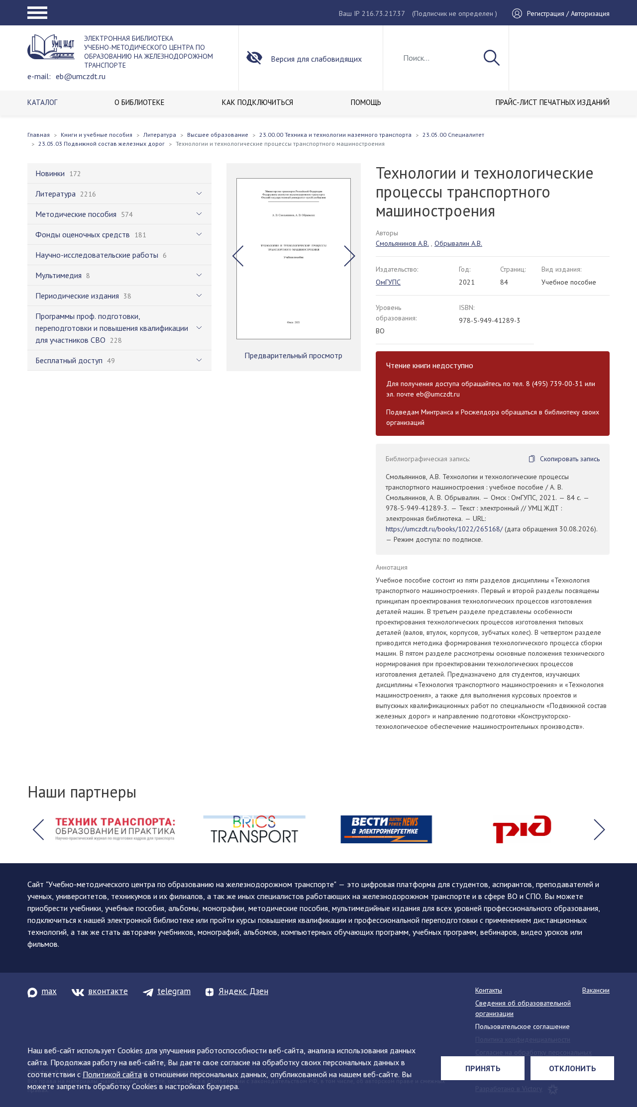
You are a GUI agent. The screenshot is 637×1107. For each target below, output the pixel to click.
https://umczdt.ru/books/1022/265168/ (444, 528)
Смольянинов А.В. (402, 243)
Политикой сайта (112, 1074)
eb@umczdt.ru (81, 76)
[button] (237, 256)
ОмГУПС (388, 282)
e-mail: (39, 76)
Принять (483, 1068)
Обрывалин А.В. (458, 243)
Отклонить (572, 1068)
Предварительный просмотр (293, 355)
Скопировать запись (570, 458)
